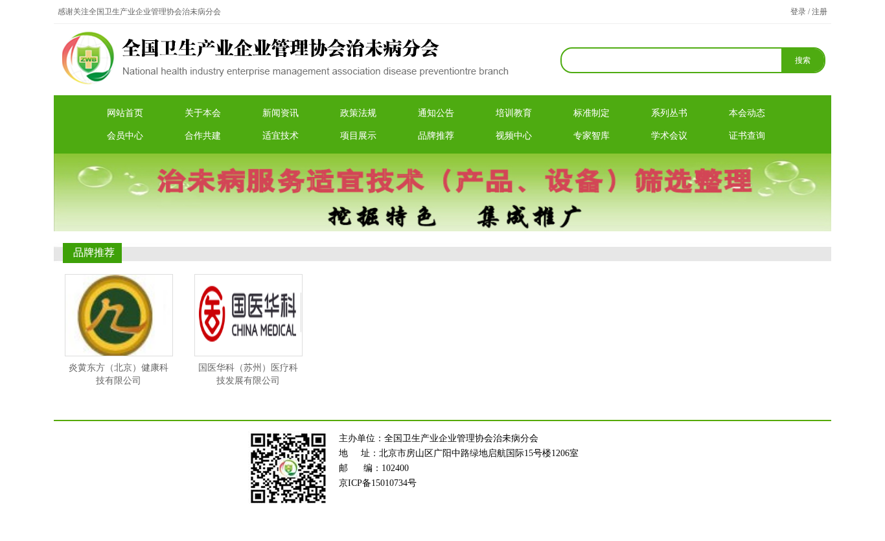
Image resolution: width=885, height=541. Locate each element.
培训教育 (514, 113)
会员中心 (125, 136)
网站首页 (125, 113)
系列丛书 (669, 113)
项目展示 (358, 136)
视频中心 (514, 136)
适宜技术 (280, 136)
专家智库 (591, 136)
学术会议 (669, 136)
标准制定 (591, 113)
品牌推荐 (436, 136)
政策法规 (358, 113)
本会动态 (747, 113)
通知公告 (436, 113)
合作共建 (203, 136)
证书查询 (747, 136)
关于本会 (203, 113)
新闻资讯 (280, 113)
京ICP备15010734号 (378, 483)
